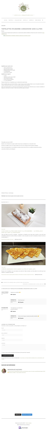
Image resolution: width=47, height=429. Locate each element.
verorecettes (13, 299)
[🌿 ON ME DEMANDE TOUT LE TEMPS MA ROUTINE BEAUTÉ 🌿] (35, 394)
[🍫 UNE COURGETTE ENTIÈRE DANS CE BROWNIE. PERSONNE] (12, 394)
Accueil (5, 20)
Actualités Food (18, 20)
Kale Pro (22, 424)
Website (3, 338)
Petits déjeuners (16, 274)
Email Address (4, 333)
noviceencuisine (4, 307)
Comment (3, 343)
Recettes (11, 20)
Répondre (14, 294)
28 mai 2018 (3, 229)
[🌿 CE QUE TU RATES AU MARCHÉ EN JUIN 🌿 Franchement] (35, 406)
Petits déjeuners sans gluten (23, 274)
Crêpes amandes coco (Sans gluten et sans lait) (18, 269)
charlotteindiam (4, 292)
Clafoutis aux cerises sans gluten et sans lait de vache (16, 282)
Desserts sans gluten (7, 239)
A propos (31, 20)
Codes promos (38, 20)
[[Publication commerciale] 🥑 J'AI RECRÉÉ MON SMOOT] (12, 381)
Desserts (5, 274)
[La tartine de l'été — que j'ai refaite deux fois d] (35, 381)
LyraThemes (27, 424)
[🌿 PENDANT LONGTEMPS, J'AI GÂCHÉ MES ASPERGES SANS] (12, 406)
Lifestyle (25, 20)
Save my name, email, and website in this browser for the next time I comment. (16, 352)
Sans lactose (32, 274)
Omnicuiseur (12, 239)
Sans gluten (28, 274)
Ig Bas (13, 274)
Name (2, 328)
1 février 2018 (3, 267)
